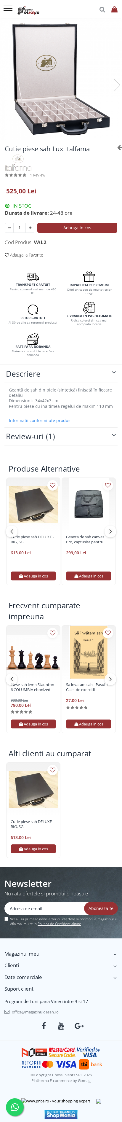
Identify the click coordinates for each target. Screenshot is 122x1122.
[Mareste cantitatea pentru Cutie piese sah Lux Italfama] (29, 228)
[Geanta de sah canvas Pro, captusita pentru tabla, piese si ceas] (88, 504)
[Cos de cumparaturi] (114, 9)
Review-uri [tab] (30, 436)
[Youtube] (61, 1026)
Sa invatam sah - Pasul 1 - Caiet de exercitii (88, 687)
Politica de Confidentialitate (59, 923)
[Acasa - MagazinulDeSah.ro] (28, 10)
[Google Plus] (78, 1026)
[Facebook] (44, 1026)
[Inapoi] (117, 147)
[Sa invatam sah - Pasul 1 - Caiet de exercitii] (88, 652)
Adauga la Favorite (26, 255)
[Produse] (8, 8)
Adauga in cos (77, 227)
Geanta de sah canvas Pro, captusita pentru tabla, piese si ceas (85, 539)
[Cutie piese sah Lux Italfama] (61, 79)
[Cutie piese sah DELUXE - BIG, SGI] (33, 504)
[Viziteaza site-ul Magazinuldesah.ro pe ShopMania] (61, 1114)
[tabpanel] (61, 79)
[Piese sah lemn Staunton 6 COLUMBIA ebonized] (33, 652)
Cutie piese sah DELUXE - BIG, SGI (32, 539)
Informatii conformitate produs (39, 420)
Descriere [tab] (23, 373)
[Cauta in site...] (102, 9)
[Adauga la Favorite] (52, 485)
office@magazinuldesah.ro (35, 1012)
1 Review (37, 175)
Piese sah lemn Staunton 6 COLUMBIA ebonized (32, 687)
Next (117, 85)
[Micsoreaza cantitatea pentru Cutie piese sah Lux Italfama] (9, 228)
